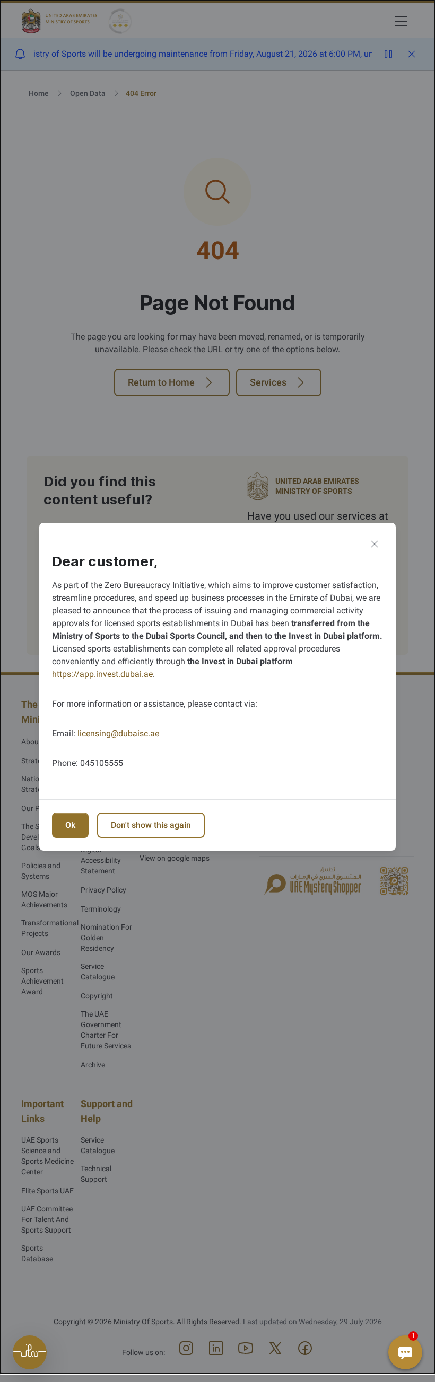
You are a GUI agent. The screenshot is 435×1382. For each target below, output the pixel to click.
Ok (70, 825)
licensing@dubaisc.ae (118, 733)
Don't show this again (151, 825)
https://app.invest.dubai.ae (102, 674)
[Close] (374, 544)
